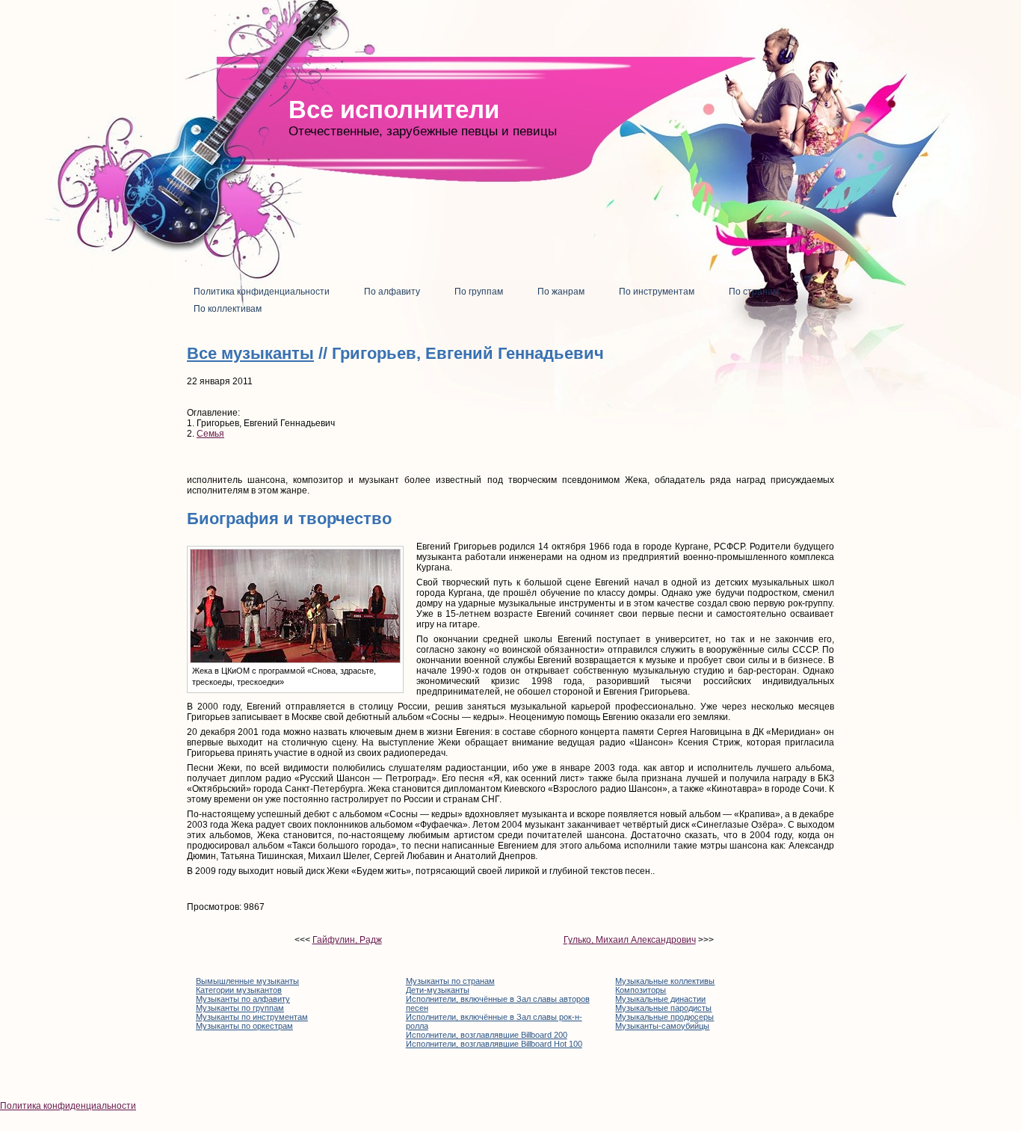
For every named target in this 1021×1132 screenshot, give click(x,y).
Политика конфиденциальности (68, 1106)
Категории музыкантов (239, 989)
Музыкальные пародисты (663, 1007)
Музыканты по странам (450, 980)
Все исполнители (394, 109)
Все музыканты (250, 353)
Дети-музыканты (437, 989)
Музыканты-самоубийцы (662, 1025)
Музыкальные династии (660, 998)
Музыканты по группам (240, 1007)
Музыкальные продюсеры (664, 1016)
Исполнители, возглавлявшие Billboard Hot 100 (494, 1043)
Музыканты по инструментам (252, 1016)
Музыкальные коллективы (665, 980)
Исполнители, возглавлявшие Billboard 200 (486, 1034)
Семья (210, 433)
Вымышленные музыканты (247, 980)
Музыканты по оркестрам (244, 1025)
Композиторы (640, 989)
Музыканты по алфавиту (243, 998)
